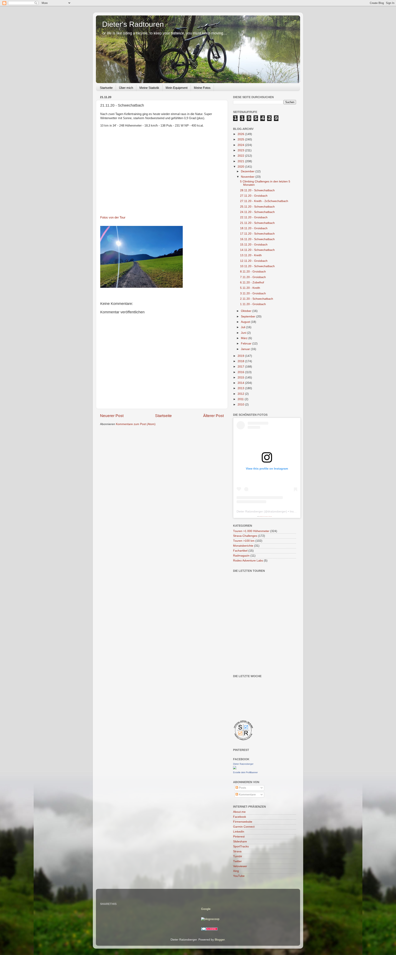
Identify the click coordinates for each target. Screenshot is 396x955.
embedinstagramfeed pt (261, 516)
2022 (241, 155)
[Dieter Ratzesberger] (234, 768)
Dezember (248, 171)
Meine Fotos (202, 87)
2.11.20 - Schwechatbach (256, 298)
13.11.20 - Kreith (251, 255)
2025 (241, 139)
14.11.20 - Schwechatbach (257, 249)
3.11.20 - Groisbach (253, 293)
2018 (241, 361)
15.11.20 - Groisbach (254, 244)
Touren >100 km (244, 540)
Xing (236, 871)
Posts (242, 787)
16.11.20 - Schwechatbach (257, 239)
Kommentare (247, 794)
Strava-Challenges (245, 535)
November (248, 176)
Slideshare (240, 841)
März (244, 338)
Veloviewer (240, 866)
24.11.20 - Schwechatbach (257, 212)
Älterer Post (213, 415)
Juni (244, 332)
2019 (241, 355)
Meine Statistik (149, 87)
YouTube (239, 875)
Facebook (239, 816)
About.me (239, 811)
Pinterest (239, 836)
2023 (241, 150)
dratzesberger (277, 511)
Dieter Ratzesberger (250, 511)
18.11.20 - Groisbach (254, 228)
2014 (241, 382)
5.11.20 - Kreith (250, 287)
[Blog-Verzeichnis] (209, 929)
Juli (243, 327)
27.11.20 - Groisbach (254, 195)
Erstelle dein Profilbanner (245, 772)
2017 (241, 366)
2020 (241, 166)
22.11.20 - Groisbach (254, 217)
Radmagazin (241, 555)
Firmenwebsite (242, 821)
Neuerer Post (112, 415)
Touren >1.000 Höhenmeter (251, 531)
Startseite (106, 87)
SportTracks (241, 846)
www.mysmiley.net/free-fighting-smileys (268, 516)
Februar (246, 343)
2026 (241, 134)
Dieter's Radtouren (133, 24)
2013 (241, 388)
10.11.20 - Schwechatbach (257, 266)
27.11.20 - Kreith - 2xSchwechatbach (264, 201)
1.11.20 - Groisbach (253, 304)
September (248, 316)
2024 (241, 145)
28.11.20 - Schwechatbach (257, 190)
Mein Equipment (176, 87)
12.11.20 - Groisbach (254, 260)
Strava (237, 851)
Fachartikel (240, 550)
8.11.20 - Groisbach (253, 271)
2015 (241, 377)
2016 (241, 372)
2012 (241, 393)
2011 (241, 399)
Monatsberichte (243, 545)
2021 (241, 161)
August (246, 321)
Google (206, 908)
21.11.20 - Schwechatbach (257, 222)
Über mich (126, 87)
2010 (241, 404)
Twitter (237, 861)
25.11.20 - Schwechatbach (257, 206)
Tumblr (237, 856)
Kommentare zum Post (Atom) (136, 424)
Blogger (220, 939)
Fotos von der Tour (112, 217)
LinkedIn (238, 831)
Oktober (246, 310)
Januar (246, 349)
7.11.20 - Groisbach (253, 277)
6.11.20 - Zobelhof (252, 282)
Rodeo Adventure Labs (248, 560)
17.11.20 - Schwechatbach (257, 233)
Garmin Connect (244, 826)
